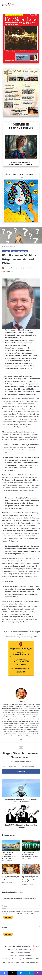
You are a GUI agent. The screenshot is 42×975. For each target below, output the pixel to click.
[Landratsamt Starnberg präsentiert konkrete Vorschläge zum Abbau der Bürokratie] (31, 869)
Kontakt (32, 949)
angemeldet (10, 898)
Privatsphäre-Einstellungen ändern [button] (21, 952)
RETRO (27, 962)
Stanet (37, 946)
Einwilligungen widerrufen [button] (10, 959)
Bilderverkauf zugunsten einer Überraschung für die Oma (10, 878)
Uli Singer (21, 701)
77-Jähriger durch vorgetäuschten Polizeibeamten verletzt (30, 854)
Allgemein (21, 959)
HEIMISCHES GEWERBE (19, 251)
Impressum (11, 949)
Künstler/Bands (34, 962)
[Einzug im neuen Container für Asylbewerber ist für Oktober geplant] (11, 845)
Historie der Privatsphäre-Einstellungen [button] (21, 955)
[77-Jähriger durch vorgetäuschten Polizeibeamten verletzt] (31, 845)
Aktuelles (12, 246)
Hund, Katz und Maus (17, 962)
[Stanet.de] (10, 4)
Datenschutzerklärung (21, 949)
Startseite (6, 246)
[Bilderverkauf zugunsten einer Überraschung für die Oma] (11, 869)
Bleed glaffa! (6, 962)
